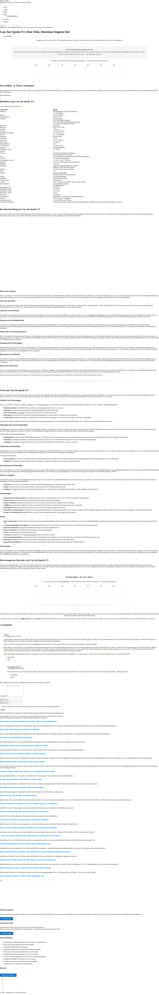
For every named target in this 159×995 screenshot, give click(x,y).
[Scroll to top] (0, 994)
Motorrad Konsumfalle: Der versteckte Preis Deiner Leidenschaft (24, 811)
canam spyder (31, 716)
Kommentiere (65, 581)
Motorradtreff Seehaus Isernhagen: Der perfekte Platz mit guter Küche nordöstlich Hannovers (35, 852)
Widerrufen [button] (7, 988)
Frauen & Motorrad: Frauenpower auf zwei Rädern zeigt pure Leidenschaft (28, 803)
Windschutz (43, 408)
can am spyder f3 (5, 716)
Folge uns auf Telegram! (8, 975)
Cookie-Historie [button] (8, 986)
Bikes (5, 14)
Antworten (10, 657)
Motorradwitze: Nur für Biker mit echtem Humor (18, 795)
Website (2, 703)
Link (8, 659)
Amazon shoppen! (7, 933)
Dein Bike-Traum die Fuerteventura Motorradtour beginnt (22, 787)
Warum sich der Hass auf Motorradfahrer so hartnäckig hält (23, 754)
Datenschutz (7, 981)
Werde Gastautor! (6, 918)
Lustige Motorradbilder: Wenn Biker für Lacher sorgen (21, 779)
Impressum (7, 979)
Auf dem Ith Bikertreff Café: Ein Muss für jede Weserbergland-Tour (25, 844)
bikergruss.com (4, 2)
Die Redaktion (11, 667)
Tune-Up (6, 19)
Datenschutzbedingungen (55, 713)
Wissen (6, 21)
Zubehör (30, 405)
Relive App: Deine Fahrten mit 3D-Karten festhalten (19, 729)
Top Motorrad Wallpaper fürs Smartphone (16, 737)
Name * (2, 699)
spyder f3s (60, 716)
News (5, 7)
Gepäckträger (21, 412)
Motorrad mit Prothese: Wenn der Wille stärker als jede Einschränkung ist (28, 860)
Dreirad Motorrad (12, 16)
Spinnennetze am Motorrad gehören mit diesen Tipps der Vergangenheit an (28, 721)
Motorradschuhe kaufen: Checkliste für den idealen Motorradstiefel (25, 868)
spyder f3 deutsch (51, 716)
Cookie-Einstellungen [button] (10, 984)
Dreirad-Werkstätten (30, 535)
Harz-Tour (108, 437)
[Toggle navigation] (0, 4)
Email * (2, 701)
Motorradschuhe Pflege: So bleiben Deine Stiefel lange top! (22, 876)
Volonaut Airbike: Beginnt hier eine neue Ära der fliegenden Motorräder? (27, 771)
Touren (6, 9)
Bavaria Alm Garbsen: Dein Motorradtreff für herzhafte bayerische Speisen (28, 828)
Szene (5, 12)
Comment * (3, 696)
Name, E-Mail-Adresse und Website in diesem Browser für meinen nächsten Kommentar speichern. (31, 706)
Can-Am (13, 716)
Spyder (37, 716)
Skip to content (4, 1)
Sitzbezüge (40, 410)
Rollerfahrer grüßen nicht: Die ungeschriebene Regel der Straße (24, 746)
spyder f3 (43, 716)
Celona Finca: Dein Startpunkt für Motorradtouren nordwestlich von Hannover (30, 836)
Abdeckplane (87, 417)
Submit (3, 710)
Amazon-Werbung (79, 60)
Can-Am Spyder (21, 716)
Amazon (37, 618)
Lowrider (146, 451)
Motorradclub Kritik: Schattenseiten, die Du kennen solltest (22, 762)
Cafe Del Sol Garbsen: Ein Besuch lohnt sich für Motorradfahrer (24, 820)
